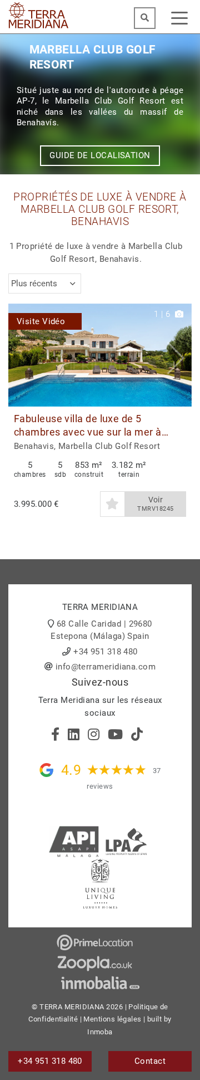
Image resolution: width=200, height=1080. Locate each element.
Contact (150, 1061)
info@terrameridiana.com (106, 667)
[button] (179, 355)
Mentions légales (112, 1019)
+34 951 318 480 (105, 652)
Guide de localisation (99, 155)
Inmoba (100, 1032)
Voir (155, 503)
